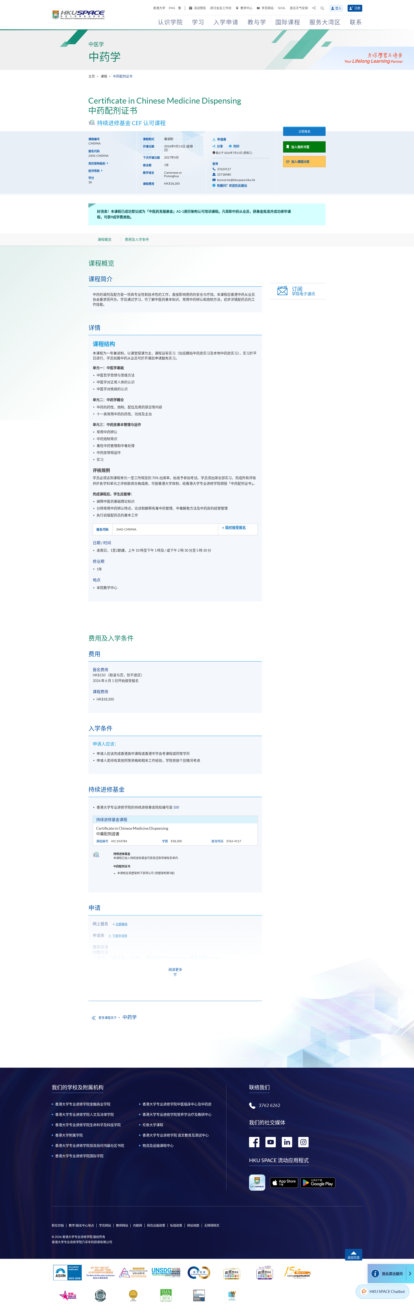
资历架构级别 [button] (97, 163)
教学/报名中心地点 (81, 1225)
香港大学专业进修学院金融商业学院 (82, 1104)
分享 (220, 146)
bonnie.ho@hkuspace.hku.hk (236, 180)
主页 (91, 76)
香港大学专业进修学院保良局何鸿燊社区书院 (89, 1145)
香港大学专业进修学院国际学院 (79, 1156)
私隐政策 (176, 1225)
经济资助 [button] (94, 170)
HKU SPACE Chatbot (387, 1291)
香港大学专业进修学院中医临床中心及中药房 (177, 1104)
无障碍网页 (211, 1225)
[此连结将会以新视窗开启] (284, 1182)
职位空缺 (58, 1225)
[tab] (175, 263)
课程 (104, 76)
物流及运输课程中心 (158, 1145)
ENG (172, 8)
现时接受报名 (235, 527)
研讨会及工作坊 (220, 8)
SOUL (281, 8)
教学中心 (246, 8)
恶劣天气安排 (299, 8)
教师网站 (122, 1225)
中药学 (104, 57)
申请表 (221, 139)
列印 (236, 146)
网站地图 (193, 1225)
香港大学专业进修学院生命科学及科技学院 (88, 1125)
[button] (322, 8)
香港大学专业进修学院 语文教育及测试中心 (176, 1135)
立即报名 (304, 131)
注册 (357, 8)
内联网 (137, 1225)
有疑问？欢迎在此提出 (231, 185)
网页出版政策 (156, 1225)
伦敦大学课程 (153, 1125)
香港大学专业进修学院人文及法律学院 (84, 1114)
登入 (338, 8)
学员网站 (267, 8)
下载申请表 (119, 936)
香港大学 (159, 8)
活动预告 (199, 8)
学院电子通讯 (303, 291)
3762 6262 (269, 1105)
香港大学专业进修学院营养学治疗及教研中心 (177, 1114)
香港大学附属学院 (69, 1135)
